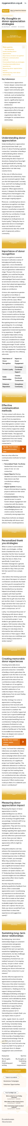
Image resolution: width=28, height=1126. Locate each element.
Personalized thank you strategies (13, 62)
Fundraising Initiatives (8, 15)
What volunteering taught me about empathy (14, 1106)
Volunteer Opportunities (12, 1084)
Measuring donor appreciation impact (12, 69)
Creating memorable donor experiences (11, 65)
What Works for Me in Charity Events (14, 1101)
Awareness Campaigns (11, 1081)
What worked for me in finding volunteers (14, 1096)
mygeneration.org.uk (12, 3)
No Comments (21, 26)
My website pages (8, 1119)
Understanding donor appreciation (9, 52)
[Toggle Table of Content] (22, 47)
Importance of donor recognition (13, 56)
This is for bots (7, 1122)
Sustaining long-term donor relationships (11, 74)
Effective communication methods (11, 59)
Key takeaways (9, 49)
